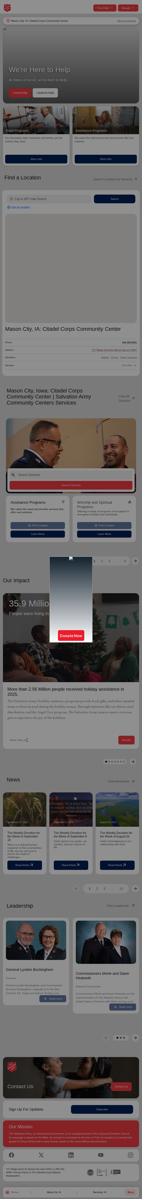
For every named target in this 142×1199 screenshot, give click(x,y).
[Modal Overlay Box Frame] (70, 599)
